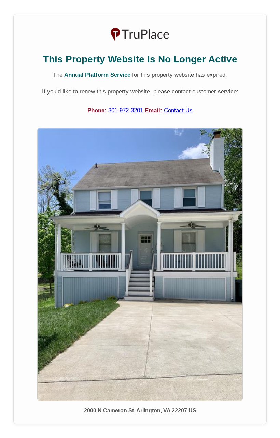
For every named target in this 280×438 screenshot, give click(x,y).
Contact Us (178, 110)
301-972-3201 (126, 110)
